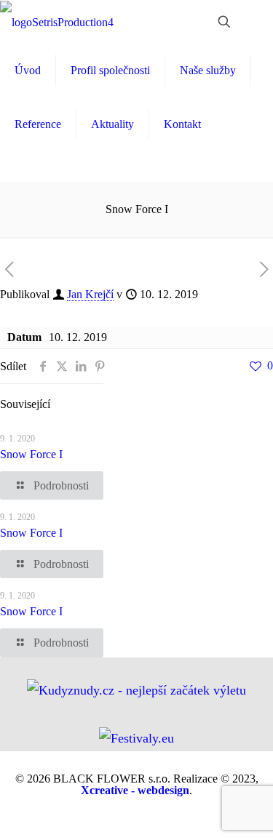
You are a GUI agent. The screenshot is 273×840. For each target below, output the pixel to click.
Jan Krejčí (90, 294)
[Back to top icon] (252, 819)
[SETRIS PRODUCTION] (57, 22)
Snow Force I (31, 454)
